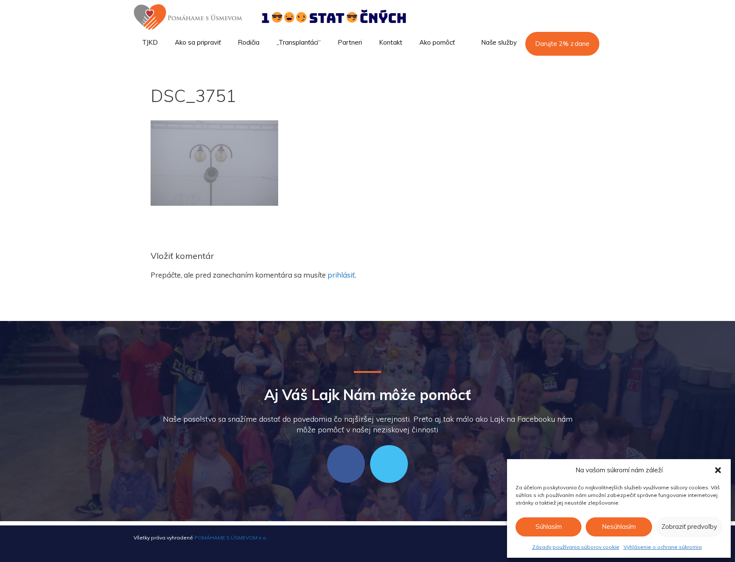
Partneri (350, 42)
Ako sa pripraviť (198, 42)
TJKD (150, 42)
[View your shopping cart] (590, 66)
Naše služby (499, 42)
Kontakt (390, 42)
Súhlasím (549, 526)
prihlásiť (341, 274)
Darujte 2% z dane (562, 44)
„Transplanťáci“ (298, 42)
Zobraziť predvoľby (689, 526)
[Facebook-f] (346, 464)
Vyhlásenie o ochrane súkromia (663, 547)
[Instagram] (389, 464)
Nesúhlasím (619, 526)
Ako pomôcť (437, 42)
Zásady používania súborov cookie (575, 547)
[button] (718, 470)
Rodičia (248, 42)
